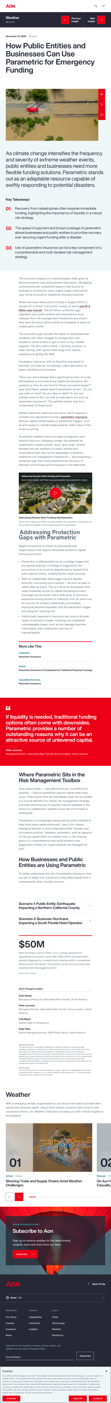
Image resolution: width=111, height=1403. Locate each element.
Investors (11, 1329)
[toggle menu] (103, 6)
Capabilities (35, 1317)
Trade (55, 1317)
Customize (11, 1398)
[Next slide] (19, 1197)
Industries (34, 1323)
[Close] (106, 1371)
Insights (33, 1329)
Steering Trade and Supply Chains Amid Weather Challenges (44, 1183)
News (9, 1335)
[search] (95, 6)
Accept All (97, 1398)
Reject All (78, 1398)
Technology (58, 1323)
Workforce (57, 1335)
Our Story (11, 1317)
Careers (10, 1323)
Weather (12, 17)
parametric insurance (74, 417)
